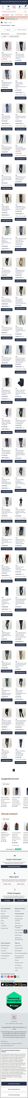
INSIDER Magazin (5, 945)
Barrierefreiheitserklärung (21, 953)
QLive (2, 920)
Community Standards (9, 1037)
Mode (5, 22)
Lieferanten (3, 925)
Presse (2, 923)
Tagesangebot (5, 15)
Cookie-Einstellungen (14, 1095)
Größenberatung (19, 916)
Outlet (16, 970)
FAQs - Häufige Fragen (20, 932)
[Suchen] (25, 11)
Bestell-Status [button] (21, 884)
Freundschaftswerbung (6, 953)
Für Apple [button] (7, 900)
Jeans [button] (4, 36)
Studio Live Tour (19, 967)
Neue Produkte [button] (14, 36)
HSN (2, 1043)
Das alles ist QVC (19, 948)
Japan (21, 1023)
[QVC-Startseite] (1, 23)
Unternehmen (18, 945)
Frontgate (13, 1043)
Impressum (22, 1037)
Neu (12, 15)
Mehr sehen (6, 784)
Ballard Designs (7, 1043)
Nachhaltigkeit (18, 950)
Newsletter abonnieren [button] (14, 866)
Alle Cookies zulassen (14, 1083)
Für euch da (3, 958)
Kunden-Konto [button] (7, 884)
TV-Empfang (18, 965)
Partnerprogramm (5, 955)
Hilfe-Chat (3, 911)
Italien (17, 1023)
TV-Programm (4, 948)
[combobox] (12, 11)
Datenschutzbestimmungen (15, 1035)
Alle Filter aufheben (21, 33)
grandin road (3, 1045)
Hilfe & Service (18, 935)
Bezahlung (17, 923)
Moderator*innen (19, 962)
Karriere (17, 960)
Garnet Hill (19, 1043)
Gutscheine (3, 950)
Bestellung (17, 911)
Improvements (10, 1045)
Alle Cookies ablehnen (14, 1089)
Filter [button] (8, 29)
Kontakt (3, 913)
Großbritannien (12, 1023)
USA (7, 1023)
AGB (4, 1035)
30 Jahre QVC (19, 15)
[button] (3, 7)
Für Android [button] (20, 900)
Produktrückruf (4, 928)
